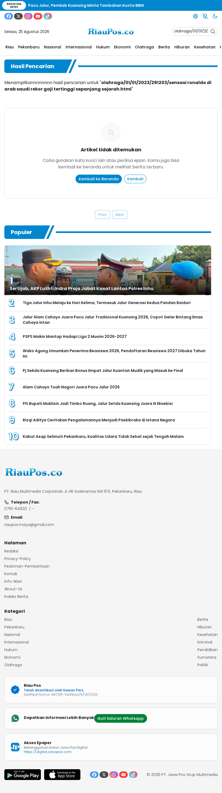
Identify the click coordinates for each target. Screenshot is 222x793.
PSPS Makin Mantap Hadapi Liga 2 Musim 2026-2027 (75, 336)
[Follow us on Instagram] (28, 16)
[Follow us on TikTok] (47, 16)
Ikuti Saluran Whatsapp (120, 718)
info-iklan (13, 581)
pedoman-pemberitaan (27, 566)
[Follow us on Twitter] (18, 16)
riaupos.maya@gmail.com (29, 524)
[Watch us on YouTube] (38, 16)
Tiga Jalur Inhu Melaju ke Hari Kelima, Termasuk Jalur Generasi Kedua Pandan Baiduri (107, 302)
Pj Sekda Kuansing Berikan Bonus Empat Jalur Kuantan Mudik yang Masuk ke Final (103, 370)
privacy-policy (17, 558)
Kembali (135, 179)
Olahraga (13, 665)
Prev (102, 214)
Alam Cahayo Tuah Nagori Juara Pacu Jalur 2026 (71, 387)
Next (119, 214)
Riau (8, 619)
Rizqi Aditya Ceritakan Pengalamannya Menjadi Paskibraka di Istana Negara (99, 420)
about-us (13, 589)
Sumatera (206, 657)
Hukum (11, 649)
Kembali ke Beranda (99, 179)
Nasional (12, 634)
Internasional (16, 642)
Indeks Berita (16, 596)
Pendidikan (207, 649)
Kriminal (204, 642)
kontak (10, 574)
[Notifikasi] (205, 16)
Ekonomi (12, 657)
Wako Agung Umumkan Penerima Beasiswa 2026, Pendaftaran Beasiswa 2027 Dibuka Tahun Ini (114, 353)
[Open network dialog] (195, 16)
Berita (202, 619)
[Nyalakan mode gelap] (215, 16)
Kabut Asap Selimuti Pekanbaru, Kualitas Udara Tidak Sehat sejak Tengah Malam (103, 436)
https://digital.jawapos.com (47, 751)
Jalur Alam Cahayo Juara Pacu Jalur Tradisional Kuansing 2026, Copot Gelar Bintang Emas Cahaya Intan (113, 319)
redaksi (11, 551)
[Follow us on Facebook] (8, 16)
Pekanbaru (14, 627)
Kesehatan (207, 634)
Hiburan (204, 627)
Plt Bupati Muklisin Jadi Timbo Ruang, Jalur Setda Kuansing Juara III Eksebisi (98, 403)
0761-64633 (15, 508)
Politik (202, 665)
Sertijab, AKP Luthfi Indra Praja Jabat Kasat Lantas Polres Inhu (82, 288)
